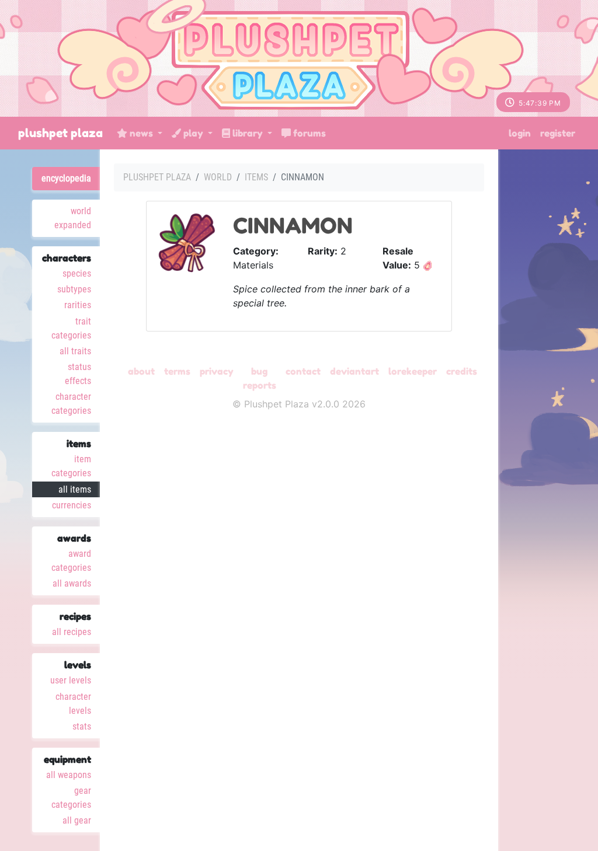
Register (557, 133)
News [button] (141, 133)
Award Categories (71, 560)
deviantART (354, 371)
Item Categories (71, 466)
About (141, 371)
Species (76, 273)
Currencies (71, 505)
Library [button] (247, 133)
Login (520, 133)
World (218, 177)
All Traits (75, 351)
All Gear (76, 820)
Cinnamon (293, 225)
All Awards (72, 583)
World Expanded (72, 218)
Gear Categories (71, 797)
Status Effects (78, 373)
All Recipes (71, 631)
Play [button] (193, 133)
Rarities (77, 305)
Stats (81, 726)
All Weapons (68, 774)
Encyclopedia (66, 178)
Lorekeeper (412, 371)
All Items (74, 489)
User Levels (70, 680)
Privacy (217, 371)
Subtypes (74, 289)
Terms (177, 371)
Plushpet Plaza (60, 133)
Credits (461, 371)
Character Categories (71, 403)
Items (256, 177)
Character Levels (73, 703)
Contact (303, 371)
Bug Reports (259, 378)
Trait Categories (71, 328)
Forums (308, 133)
